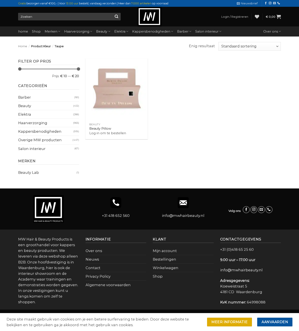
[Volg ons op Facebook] (265, 3)
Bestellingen (164, 259)
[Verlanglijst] (257, 16)
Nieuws (92, 259)
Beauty (101, 31)
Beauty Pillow (100, 129)
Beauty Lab (28, 172)
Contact (93, 268)
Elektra (119, 31)
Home (22, 46)
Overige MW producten (40, 140)
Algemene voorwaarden (108, 285)
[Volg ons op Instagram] (270, 3)
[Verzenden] (116, 16)
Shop (36, 31)
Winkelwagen (165, 268)
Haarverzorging (76, 31)
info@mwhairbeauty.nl (183, 215)
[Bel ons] (278, 3)
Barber (182, 31)
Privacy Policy (98, 276)
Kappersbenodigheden (151, 31)
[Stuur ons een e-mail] (274, 3)
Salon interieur (206, 31)
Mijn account (165, 251)
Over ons (270, 31)
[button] (247, 3)
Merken (51, 31)
